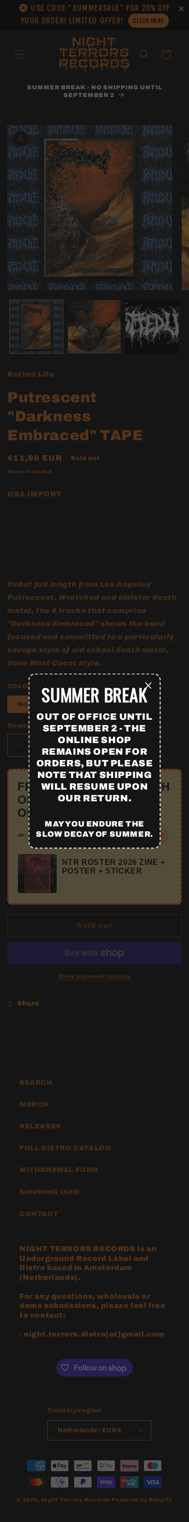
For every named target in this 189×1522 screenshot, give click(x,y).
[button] (149, 686)
